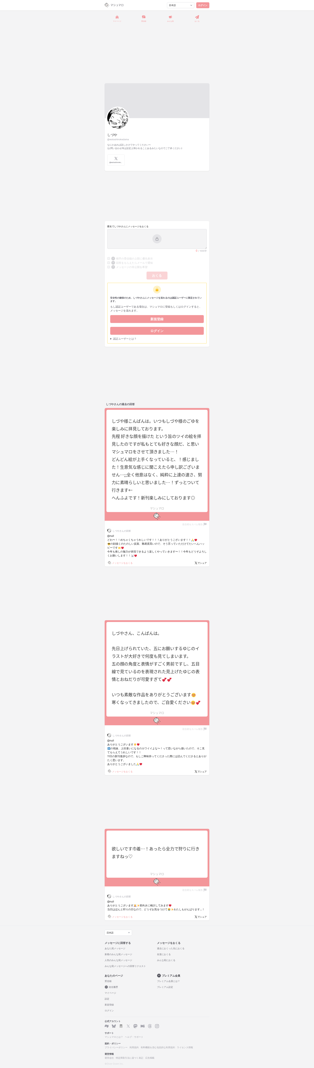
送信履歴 (112, 987)
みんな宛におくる (166, 960)
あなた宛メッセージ (115, 948)
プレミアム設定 (165, 987)
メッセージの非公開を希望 (130, 267)
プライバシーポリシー (116, 1047)
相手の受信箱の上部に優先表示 (133, 258)
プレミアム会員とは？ (168, 981)
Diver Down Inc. (115, 1063)
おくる (157, 275)
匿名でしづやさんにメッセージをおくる (127, 226)
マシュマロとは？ (114, 1036)
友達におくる (164, 954)
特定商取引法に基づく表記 (129, 1057)
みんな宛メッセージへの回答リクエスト (125, 966)
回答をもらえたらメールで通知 (133, 262)
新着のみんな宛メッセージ (118, 954)
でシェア (202, 562)
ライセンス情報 (185, 1047)
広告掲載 (149, 1057)
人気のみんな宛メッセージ (118, 960)
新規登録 (157, 319)
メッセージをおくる (122, 562)
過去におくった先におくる (170, 948)
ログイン (202, 5)
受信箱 (108, 981)
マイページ (110, 992)
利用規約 (134, 1047)
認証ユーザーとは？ (125, 338)
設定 (107, 998)
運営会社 (109, 1057)
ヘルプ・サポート (134, 1036)
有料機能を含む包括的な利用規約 (158, 1047)
